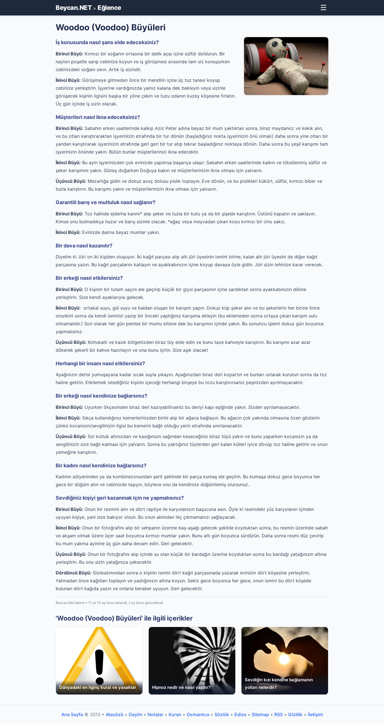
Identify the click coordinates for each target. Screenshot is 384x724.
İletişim (315, 714)
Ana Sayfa (72, 714)
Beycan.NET (74, 7)
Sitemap (260, 714)
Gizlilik (295, 714)
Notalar (155, 714)
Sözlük (221, 714)
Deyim (135, 714)
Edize (240, 714)
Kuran (175, 714)
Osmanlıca (198, 714)
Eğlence (109, 7)
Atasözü (114, 714)
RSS (278, 714)
